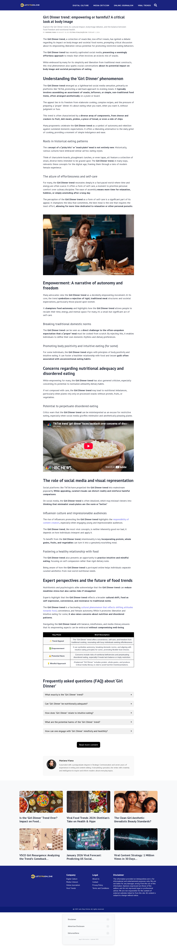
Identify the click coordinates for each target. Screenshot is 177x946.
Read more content (88, 744)
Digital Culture (71, 879)
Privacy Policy (97, 885)
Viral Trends (71, 888)
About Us (95, 879)
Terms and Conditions (100, 888)
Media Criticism (72, 882)
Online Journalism (73, 885)
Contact (95, 882)
